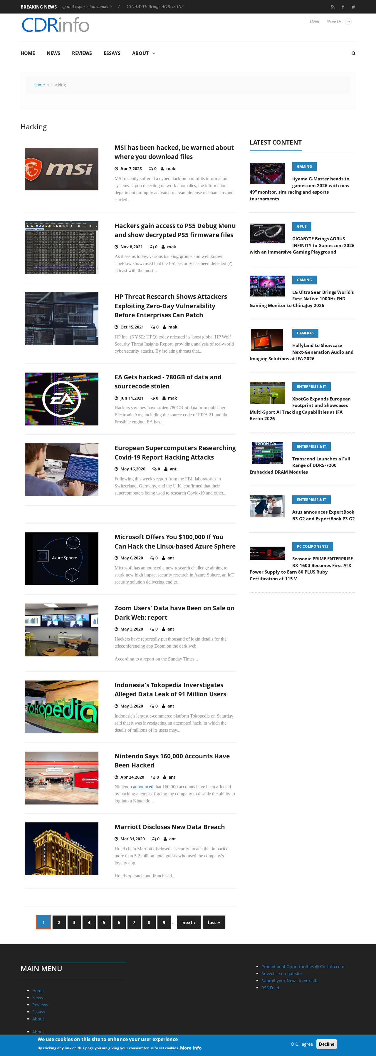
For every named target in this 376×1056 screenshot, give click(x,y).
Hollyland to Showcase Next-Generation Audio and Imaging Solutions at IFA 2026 (302, 351)
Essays (112, 53)
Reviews (82, 53)
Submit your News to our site (290, 980)
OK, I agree (302, 1044)
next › (189, 922)
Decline (326, 1044)
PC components (312, 546)
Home (315, 21)
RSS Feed (270, 987)
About (140, 53)
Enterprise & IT (311, 386)
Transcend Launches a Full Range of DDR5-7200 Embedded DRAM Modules (300, 465)
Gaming (304, 166)
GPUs (302, 226)
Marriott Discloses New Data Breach (170, 827)
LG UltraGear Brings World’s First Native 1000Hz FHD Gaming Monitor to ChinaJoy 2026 (302, 298)
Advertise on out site (281, 973)
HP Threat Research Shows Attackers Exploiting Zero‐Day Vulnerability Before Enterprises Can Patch (171, 305)
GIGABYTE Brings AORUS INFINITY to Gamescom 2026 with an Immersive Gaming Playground (302, 245)
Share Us (334, 21)
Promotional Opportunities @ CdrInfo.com (302, 966)
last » (214, 922)
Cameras (305, 333)
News (53, 53)
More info (191, 1047)
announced (143, 786)
